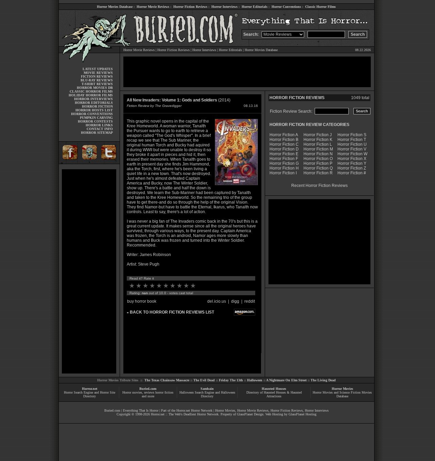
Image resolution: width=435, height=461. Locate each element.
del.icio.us (216, 301)
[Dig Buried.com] (89, 162)
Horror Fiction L (317, 144)
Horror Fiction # (351, 173)
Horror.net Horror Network (194, 410)
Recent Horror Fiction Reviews (319, 185)
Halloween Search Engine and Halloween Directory (207, 394)
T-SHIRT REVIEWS (97, 84)
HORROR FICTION (97, 106)
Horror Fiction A (283, 134)
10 (193, 285)
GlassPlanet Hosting (302, 414)
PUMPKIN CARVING (96, 118)
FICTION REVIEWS (97, 76)
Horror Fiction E (283, 154)
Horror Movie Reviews (153, 7)
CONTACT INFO (100, 129)
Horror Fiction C (284, 144)
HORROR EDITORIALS (94, 103)
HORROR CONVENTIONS (92, 114)
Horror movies (132, 392)
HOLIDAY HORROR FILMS (91, 95)
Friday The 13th (231, 380)
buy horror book (141, 301)
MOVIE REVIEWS (98, 73)
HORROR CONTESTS (95, 121)
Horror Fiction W (352, 154)
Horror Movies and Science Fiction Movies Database (342, 394)
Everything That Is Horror (140, 410)
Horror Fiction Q (318, 168)
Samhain (207, 389)
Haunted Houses (274, 389)
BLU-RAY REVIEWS (97, 80)
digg (235, 301)
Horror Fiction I (283, 173)
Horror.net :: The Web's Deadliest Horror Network (185, 414)
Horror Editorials (254, 7)
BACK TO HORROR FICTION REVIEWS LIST (172, 312)
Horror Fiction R (318, 173)
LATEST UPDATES (98, 69)
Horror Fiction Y (351, 163)
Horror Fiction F (283, 158)
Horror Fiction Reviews (190, 7)
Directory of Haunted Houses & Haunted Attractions (274, 394)
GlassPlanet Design (250, 414)
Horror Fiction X (351, 158)
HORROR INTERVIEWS (93, 99)
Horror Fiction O (318, 158)
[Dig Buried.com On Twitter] (109, 162)
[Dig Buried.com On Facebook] (69, 162)
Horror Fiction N (318, 154)
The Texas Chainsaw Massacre (166, 380)
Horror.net (89, 389)
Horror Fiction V (351, 149)
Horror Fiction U (352, 144)
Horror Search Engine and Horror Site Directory (89, 394)
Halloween (254, 380)
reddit (249, 301)
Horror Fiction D (284, 149)
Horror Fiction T (351, 139)
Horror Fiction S (351, 134)
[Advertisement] (89, 271)
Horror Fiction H (284, 168)
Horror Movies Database (115, 7)
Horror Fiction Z (351, 168)
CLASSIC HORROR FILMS (91, 91)
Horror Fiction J (317, 134)
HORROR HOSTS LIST (94, 110)
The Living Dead (323, 380)
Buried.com (147, 389)
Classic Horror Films (320, 7)
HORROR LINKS (99, 125)
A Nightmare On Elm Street (286, 380)
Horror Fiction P (317, 163)
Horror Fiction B (283, 139)
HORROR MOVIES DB (95, 88)
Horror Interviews (224, 7)
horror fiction (164, 392)
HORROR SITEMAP (97, 132)
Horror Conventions (286, 7)
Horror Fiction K (317, 139)
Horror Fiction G (284, 163)
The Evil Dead (204, 380)
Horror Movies (342, 389)
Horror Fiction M (318, 149)
